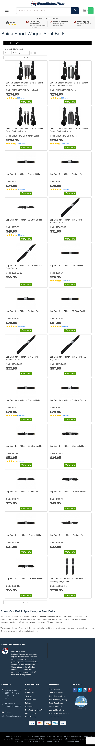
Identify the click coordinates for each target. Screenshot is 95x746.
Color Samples (54, 689)
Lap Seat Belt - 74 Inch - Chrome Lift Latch (68, 265)
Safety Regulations (56, 703)
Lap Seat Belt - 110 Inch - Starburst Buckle (68, 535)
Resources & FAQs (56, 693)
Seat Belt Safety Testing (58, 700)
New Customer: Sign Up (34, 710)
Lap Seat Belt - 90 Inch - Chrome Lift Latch (24, 400)
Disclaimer (29, 706)
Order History (30, 717)
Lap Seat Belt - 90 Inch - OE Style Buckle (24, 446)
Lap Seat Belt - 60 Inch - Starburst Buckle (68, 174)
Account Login (30, 713)
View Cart (29, 696)
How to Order (30, 700)
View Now (26, 102)
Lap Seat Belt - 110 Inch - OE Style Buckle (24, 579)
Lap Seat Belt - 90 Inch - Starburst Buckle (68, 400)
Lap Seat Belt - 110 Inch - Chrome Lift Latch (25, 535)
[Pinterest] (90, 690)
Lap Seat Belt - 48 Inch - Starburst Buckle (24, 492)
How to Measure (55, 706)
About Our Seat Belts (57, 696)
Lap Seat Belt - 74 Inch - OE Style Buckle (68, 311)
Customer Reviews (56, 717)
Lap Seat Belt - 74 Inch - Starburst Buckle (24, 311)
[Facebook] (75, 690)
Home (27, 689)
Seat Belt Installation (56, 710)
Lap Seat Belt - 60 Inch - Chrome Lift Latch (24, 174)
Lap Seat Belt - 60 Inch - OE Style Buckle (24, 220)
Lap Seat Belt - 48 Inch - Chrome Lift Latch (68, 446)
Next (24, 57)
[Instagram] (85, 690)
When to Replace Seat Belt (59, 713)
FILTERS (13, 43)
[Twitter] (80, 690)
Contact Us (29, 693)
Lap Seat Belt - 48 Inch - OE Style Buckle (68, 492)
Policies (28, 703)
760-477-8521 (51, 18)
